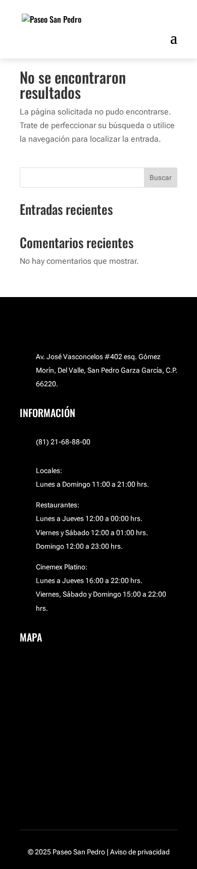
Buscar (161, 177)
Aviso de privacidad (140, 852)
